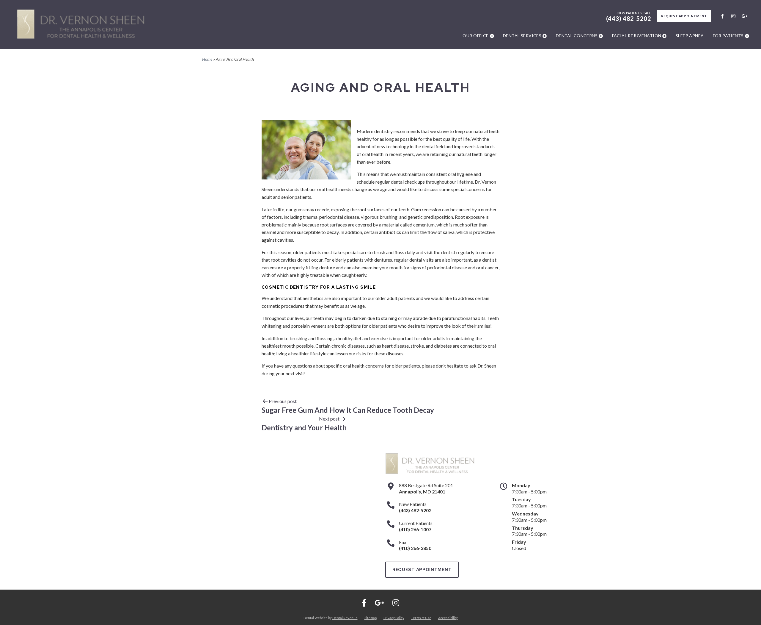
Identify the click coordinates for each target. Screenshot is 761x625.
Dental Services (522, 35)
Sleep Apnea (690, 35)
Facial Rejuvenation (636, 35)
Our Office (475, 35)
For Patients (728, 35)
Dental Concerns (577, 35)
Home (207, 59)
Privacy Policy (393, 618)
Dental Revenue (345, 618)
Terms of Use (421, 618)
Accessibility (448, 618)
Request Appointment (684, 16)
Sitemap (370, 618)
